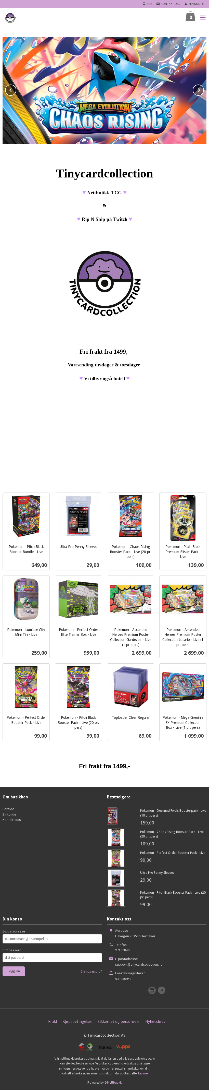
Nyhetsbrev (155, 1021)
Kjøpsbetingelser (77, 1021)
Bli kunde (9, 814)
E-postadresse (14, 931)
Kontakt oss (12, 819)
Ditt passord (12, 950)
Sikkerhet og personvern (119, 1021)
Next (203, 89)
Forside (8, 809)
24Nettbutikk (113, 1082)
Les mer (143, 1073)
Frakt (53, 1021)
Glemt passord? (91, 971)
